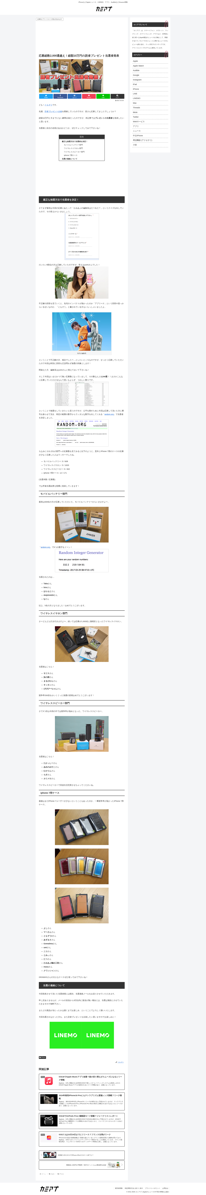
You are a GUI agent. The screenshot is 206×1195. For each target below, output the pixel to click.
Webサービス (139, 121)
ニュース (137, 131)
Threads (136, 108)
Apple (135, 61)
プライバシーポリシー (152, 1188)
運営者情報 (119, 1188)
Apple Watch (138, 66)
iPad (135, 84)
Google (136, 75)
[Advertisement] (82, 37)
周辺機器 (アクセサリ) (142, 140)
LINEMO (136, 98)
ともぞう (48, 105)
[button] (117, 96)
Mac (135, 103)
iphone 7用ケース (70, 155)
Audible (136, 70)
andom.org (109, 414)
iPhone (43, 1057)
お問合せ (165, 1188)
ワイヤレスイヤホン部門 (73, 148)
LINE (135, 94)
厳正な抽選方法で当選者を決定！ (75, 141)
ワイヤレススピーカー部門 (74, 152)
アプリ (136, 126)
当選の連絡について (69, 159)
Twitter (136, 117)
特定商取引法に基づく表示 (134, 1188)
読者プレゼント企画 (53, 111)
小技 (135, 145)
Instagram (137, 80)
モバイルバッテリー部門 (73, 145)
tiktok (135, 112)
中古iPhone (138, 136)
